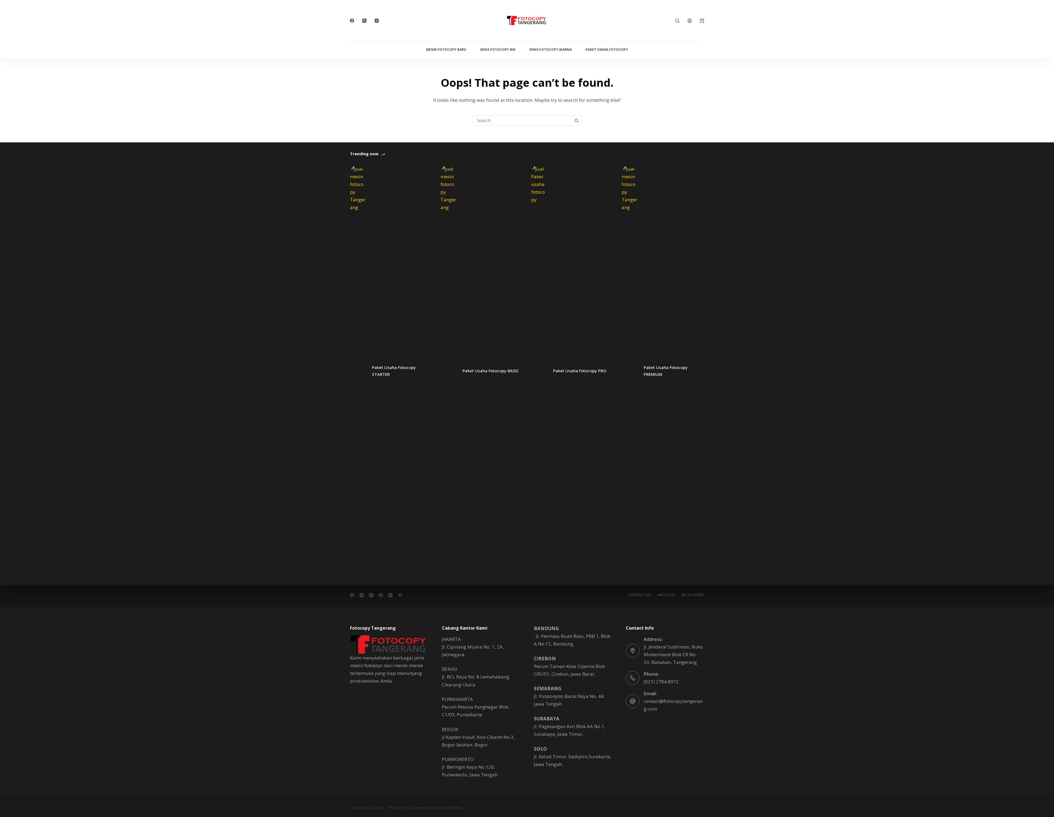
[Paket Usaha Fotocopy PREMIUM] (630, 371)
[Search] (677, 21)
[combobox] (522, 120)
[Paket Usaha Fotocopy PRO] (539, 371)
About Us (665, 595)
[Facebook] (352, 21)
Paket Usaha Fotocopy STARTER (394, 371)
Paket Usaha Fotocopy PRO (579, 370)
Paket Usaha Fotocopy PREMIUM (666, 371)
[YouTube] (390, 595)
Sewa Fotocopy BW (497, 49)
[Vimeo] (400, 595)
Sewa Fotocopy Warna (550, 49)
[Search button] (576, 120)
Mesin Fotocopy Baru (446, 49)
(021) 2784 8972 (661, 681)
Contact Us (640, 595)
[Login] (690, 21)
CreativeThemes (446, 807)
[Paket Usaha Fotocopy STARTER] (358, 371)
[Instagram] (377, 21)
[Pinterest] (381, 595)
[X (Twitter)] (364, 21)
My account (692, 595)
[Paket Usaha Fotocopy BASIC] (449, 371)
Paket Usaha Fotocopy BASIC (490, 370)
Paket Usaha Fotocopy (606, 49)
